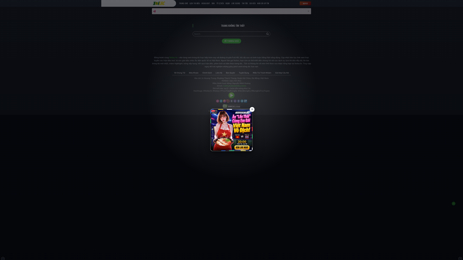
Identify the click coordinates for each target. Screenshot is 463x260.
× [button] (252, 109)
